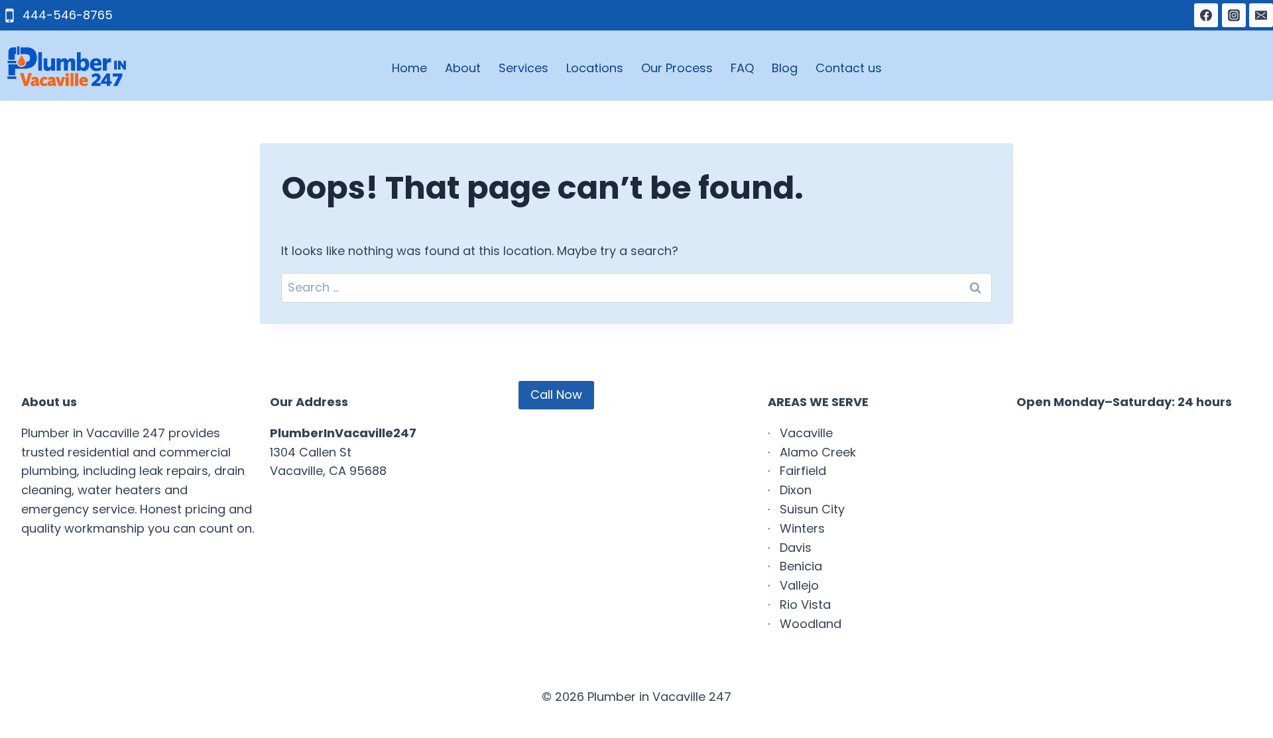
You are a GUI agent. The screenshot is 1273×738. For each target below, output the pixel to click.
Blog (785, 68)
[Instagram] (1234, 15)
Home (409, 68)
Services (523, 68)
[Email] (1261, 15)
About (463, 68)
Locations (594, 68)
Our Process (677, 68)
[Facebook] (1206, 15)
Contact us (849, 68)
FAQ (742, 68)
